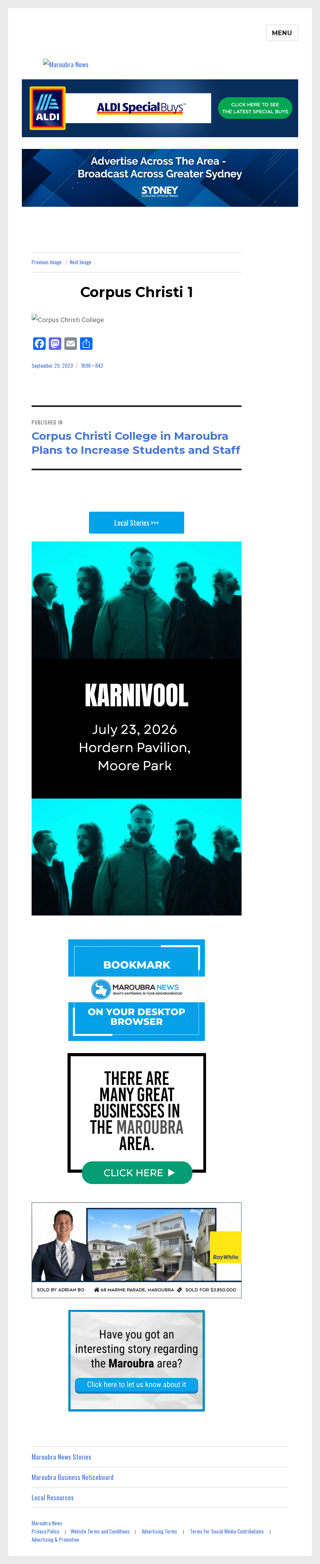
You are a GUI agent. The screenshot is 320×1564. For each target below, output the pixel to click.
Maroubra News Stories (61, 1457)
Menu (282, 33)
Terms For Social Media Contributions (227, 1531)
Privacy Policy (45, 1531)
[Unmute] (198, 908)
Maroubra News (47, 1523)
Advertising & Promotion (55, 1539)
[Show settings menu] (215, 908)
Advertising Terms (159, 1531)
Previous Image (47, 262)
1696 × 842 (92, 365)
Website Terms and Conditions (100, 1531)
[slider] (128, 908)
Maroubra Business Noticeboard (73, 1477)
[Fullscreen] (233, 908)
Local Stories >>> (136, 523)
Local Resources (53, 1497)
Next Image (80, 262)
